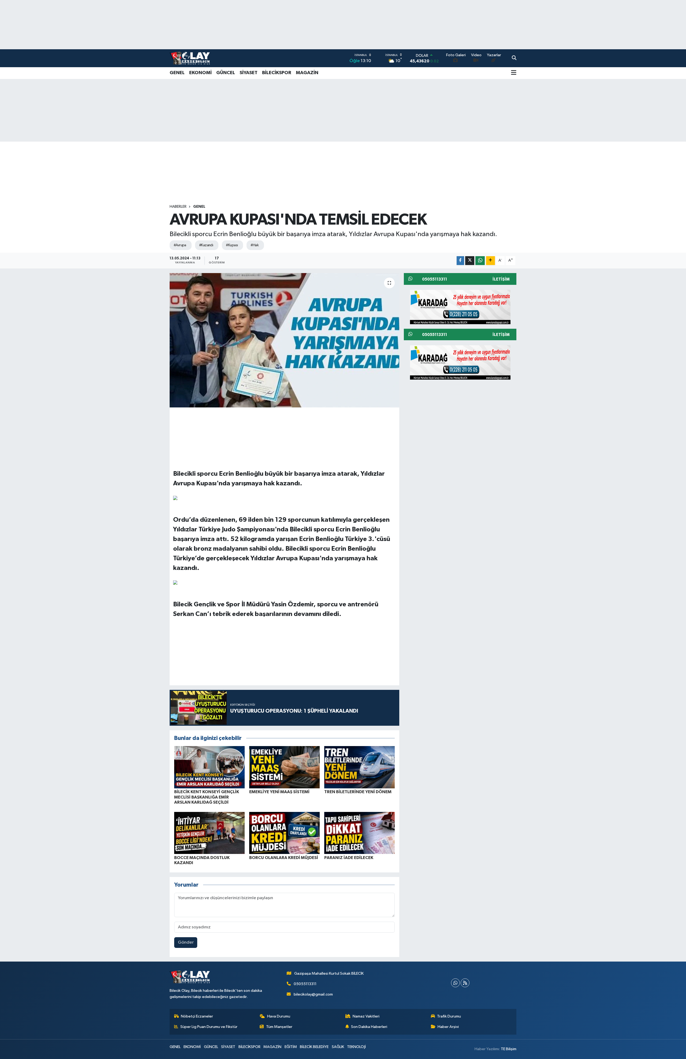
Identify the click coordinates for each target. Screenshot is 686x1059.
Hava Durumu (278, 1016)
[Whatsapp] (455, 982)
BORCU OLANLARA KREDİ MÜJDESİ (283, 858)
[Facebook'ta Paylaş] (460, 260)
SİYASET (249, 72)
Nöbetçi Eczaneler (197, 1016)
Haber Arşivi (448, 1027)
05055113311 (305, 984)
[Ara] (514, 58)
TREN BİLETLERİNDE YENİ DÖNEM (358, 792)
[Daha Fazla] (490, 260)
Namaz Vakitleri (366, 1016)
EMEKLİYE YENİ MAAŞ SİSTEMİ (279, 792)
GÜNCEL (225, 72)
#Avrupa (180, 245)
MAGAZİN (307, 72)
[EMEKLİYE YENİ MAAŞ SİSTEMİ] (284, 767)
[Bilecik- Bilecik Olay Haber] (190, 58)
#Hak (255, 245)
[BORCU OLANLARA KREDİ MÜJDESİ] (284, 832)
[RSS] (465, 982)
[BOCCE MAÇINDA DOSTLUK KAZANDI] (209, 832)
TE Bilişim (508, 1049)
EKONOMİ (200, 72)
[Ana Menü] (513, 73)
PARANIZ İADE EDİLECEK (348, 858)
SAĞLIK (338, 1047)
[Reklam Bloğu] (460, 306)
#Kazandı (206, 245)
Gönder (186, 942)
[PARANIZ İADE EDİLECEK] (359, 832)
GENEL (177, 72)
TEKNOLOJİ (356, 1047)
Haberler (178, 207)
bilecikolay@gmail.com (313, 994)
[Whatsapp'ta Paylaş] (480, 260)
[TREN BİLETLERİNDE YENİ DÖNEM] (359, 767)
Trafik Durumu (449, 1016)
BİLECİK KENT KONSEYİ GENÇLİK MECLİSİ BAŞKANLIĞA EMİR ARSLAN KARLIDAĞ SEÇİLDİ (206, 797)
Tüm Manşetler (279, 1027)
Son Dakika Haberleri (369, 1027)
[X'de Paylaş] (469, 260)
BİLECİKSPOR (276, 72)
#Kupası (232, 245)
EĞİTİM (291, 1047)
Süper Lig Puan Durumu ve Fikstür (208, 1027)
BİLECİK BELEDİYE (314, 1047)
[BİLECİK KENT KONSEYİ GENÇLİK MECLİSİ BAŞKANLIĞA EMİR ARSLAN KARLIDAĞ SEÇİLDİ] (209, 767)
